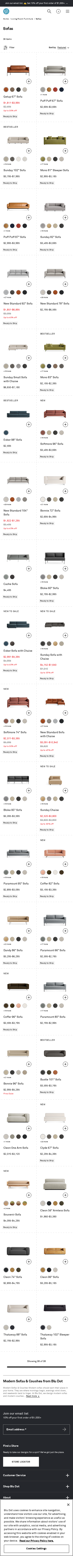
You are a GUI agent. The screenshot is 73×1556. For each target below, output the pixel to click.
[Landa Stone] (24, 1072)
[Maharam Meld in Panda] (24, 225)
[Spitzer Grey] (24, 499)
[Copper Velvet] (55, 1072)
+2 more (7, 1208)
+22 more (7, 944)
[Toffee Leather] (6, 89)
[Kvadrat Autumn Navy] (49, 366)
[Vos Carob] (61, 872)
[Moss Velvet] (49, 872)
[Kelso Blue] (6, 432)
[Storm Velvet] (12, 643)
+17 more (44, 164)
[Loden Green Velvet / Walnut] (12, 1203)
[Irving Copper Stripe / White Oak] (6, 1203)
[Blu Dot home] (6, 11)
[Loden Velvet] (42, 159)
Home (6, 19)
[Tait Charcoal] (12, 1136)
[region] (36, 1527)
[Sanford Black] (12, 159)
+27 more (7, 297)
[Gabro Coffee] (12, 89)
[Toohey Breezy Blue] (6, 576)
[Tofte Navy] (12, 1327)
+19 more (7, 164)
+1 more (43, 95)
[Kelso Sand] (24, 89)
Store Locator (21, 1462)
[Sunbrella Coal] (12, 576)
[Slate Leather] (18, 1136)
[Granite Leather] (12, 292)
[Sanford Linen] (6, 159)
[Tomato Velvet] (55, 89)
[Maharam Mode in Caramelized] (42, 432)
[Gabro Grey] (42, 576)
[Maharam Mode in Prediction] (42, 89)
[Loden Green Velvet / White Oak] (24, 1203)
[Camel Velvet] (49, 225)
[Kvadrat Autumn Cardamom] (55, 366)
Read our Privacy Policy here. (36, 1541)
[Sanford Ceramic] (6, 872)
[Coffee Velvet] (49, 1072)
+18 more (44, 231)
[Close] (68, 1504)
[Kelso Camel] (49, 159)
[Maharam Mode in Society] (61, 89)
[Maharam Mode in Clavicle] (42, 292)
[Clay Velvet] (42, 872)
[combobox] (59, 47)
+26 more (44, 297)
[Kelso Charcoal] (18, 89)
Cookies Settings (36, 1548)
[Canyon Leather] (49, 89)
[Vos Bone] (18, 159)
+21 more (44, 504)
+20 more (44, 1142)
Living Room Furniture (22, 19)
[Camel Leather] (55, 1203)
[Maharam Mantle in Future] (6, 1327)
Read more (31, 1396)
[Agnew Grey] (42, 225)
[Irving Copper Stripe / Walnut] (18, 1203)
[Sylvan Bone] (24, 159)
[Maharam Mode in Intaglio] (6, 292)
